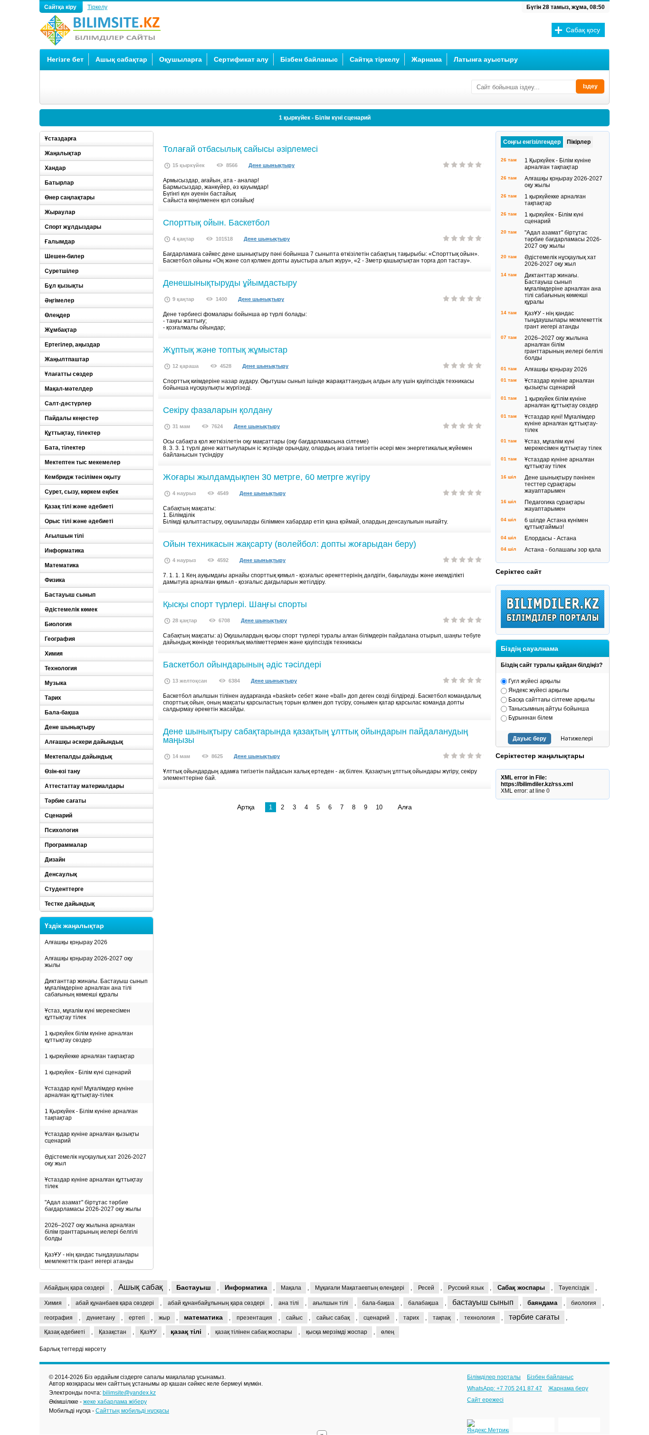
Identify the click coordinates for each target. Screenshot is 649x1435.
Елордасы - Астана (550, 538)
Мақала (291, 1288)
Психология (61, 830)
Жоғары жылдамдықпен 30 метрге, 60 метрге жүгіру (266, 477)
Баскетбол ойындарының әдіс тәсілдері (242, 664)
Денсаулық (61, 874)
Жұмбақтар (60, 330)
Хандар (55, 168)
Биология (58, 624)
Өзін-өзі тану (62, 771)
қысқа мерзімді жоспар (336, 1332)
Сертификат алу (241, 59)
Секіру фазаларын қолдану (217, 410)
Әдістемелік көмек (71, 609)
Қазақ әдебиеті (64, 1332)
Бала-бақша (62, 712)
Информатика (64, 550)
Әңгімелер (59, 300)
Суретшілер (61, 271)
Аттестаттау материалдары (84, 786)
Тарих (53, 697)
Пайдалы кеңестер (71, 418)
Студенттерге (64, 889)
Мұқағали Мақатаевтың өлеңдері (359, 1288)
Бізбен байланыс (309, 59)
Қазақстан (112, 1332)
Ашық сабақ (140, 1287)
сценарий (376, 1317)
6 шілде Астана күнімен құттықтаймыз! (556, 523)
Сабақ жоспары (521, 1287)
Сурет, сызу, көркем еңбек (81, 491)
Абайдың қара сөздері (74, 1288)
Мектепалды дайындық (78, 756)
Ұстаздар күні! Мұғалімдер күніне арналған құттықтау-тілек (89, 1091)
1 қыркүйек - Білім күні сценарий (325, 117)
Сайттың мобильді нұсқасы (132, 1410)
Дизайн (55, 859)
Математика (62, 565)
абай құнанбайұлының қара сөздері (216, 1303)
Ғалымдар (60, 241)
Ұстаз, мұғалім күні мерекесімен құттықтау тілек (87, 1014)
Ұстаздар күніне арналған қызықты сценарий (92, 1137)
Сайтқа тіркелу (375, 59)
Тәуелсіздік (574, 1288)
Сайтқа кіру (61, 7)
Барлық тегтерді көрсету (72, 1349)
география (58, 1317)
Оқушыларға (180, 59)
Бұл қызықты (64, 285)
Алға (405, 807)
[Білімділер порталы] (555, 626)
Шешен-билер (64, 256)
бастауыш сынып (483, 1302)
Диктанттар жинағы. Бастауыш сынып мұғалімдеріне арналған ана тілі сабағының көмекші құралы (96, 988)
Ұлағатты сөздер (69, 374)
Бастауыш (193, 1287)
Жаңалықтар (63, 153)
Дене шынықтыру (271, 165)
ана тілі (288, 1303)
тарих (411, 1317)
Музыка (56, 683)
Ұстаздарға (60, 138)
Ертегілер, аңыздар (72, 344)
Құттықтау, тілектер (72, 433)
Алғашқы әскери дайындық (84, 742)
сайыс (294, 1317)
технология (479, 1317)
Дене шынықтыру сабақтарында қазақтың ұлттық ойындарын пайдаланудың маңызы (315, 735)
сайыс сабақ (333, 1317)
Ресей (426, 1288)
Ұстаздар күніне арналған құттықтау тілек (94, 1183)
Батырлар (59, 182)
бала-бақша (378, 1303)
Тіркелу (97, 7)
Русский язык (466, 1288)
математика (203, 1317)
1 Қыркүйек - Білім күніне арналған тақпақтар (91, 1114)
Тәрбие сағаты (65, 800)
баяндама (542, 1302)
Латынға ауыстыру (486, 59)
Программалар (66, 845)
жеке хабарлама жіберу (115, 1401)
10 (379, 807)
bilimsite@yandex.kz (129, 1392)
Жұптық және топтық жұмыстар (225, 350)
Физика (55, 580)
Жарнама (426, 59)
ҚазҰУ (148, 1332)
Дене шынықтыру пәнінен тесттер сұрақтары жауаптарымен (560, 484)
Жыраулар (60, 212)
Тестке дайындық (70, 903)
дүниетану (100, 1317)
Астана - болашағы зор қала (563, 549)
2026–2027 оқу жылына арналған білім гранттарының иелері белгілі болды (91, 1232)
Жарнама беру (568, 1388)
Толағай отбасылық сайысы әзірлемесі (240, 149)
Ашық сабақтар (121, 59)
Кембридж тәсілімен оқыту (83, 477)
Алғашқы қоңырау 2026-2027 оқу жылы (89, 961)
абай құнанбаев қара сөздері (115, 1303)
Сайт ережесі (485, 1400)
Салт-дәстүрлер (68, 403)
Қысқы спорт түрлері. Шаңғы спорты (235, 604)
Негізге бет (65, 59)
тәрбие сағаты (534, 1317)
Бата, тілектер (65, 447)
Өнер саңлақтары (70, 197)
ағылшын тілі (330, 1303)
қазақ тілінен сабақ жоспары (253, 1332)
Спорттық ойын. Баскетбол (216, 222)
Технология (61, 668)
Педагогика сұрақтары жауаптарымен (555, 505)
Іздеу (590, 86)
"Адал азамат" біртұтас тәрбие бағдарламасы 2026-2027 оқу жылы (93, 1205)
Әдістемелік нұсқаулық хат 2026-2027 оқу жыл (95, 1160)
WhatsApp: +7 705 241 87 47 (504, 1388)
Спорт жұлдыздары (73, 227)
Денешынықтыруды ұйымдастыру (230, 283)
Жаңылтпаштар (67, 359)
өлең (387, 1332)
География (60, 639)
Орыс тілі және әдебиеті (79, 521)
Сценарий (58, 815)
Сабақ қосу (583, 30)
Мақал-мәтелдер (69, 388)
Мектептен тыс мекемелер (82, 462)
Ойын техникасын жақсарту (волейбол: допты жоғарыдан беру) (289, 544)
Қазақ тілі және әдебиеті (79, 506)
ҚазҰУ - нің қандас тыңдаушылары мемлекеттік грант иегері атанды (92, 1258)
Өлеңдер (57, 315)
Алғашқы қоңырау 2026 (76, 942)
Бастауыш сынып (70, 594)
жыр (164, 1317)
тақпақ (441, 1317)
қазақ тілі (186, 1331)
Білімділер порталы (494, 1377)
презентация (254, 1317)
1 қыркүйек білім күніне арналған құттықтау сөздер (89, 1036)
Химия (54, 653)
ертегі (137, 1317)
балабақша (423, 1303)
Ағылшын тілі (64, 536)
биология (583, 1303)
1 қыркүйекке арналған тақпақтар (89, 1056)
